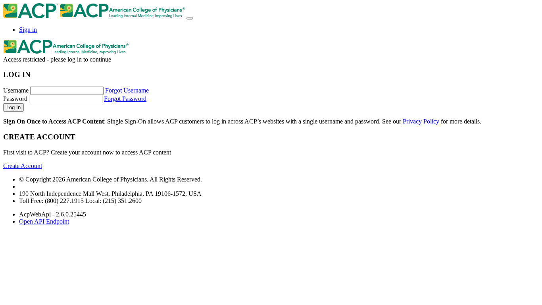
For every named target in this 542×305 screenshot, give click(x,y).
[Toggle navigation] (189, 18)
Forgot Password (125, 98)
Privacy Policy (421, 121)
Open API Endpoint (44, 221)
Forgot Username (127, 90)
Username (16, 90)
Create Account (22, 165)
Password (15, 98)
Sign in (28, 29)
